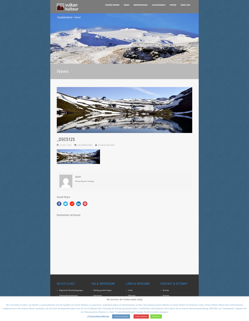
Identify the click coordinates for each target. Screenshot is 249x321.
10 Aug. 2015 (65, 145)
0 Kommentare (85, 145)
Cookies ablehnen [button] (141, 316)
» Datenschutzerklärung (98, 316)
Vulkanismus (158, 5)
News (126, 5)
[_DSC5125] (124, 110)
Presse (173, 5)
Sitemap (166, 295)
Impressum (98, 295)
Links (130, 290)
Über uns (185, 5)
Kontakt (166, 290)
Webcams (131, 295)
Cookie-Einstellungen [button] (121, 316)
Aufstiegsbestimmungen (68, 295)
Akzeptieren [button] (156, 316)
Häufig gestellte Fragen (103, 290)
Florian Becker (106, 145)
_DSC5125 (66, 139)
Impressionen (141, 5)
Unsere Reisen (112, 5)
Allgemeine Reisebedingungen (71, 290)
